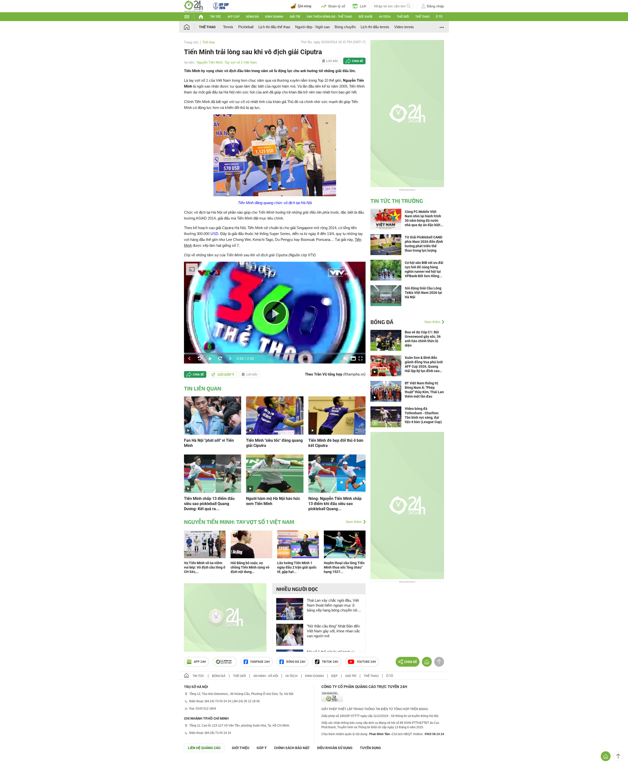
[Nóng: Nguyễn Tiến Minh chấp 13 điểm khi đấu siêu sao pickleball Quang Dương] (337, 473)
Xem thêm (354, 522)
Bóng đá (252, 16)
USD (214, 234)
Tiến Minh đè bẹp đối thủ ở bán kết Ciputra (335, 443)
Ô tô (439, 16)
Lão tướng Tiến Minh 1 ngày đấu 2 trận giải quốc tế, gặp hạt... (296, 567)
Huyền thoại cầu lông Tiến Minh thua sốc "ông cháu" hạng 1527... (344, 567)
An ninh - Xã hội (265, 676)
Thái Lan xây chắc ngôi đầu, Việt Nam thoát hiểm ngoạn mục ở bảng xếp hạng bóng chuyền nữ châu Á (333, 605)
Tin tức (215, 16)
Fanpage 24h (260, 661)
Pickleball (245, 27)
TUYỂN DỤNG (370, 748)
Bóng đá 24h (295, 661)
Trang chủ (191, 42)
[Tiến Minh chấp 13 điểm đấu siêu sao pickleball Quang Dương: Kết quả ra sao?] (212, 473)
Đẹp (334, 676)
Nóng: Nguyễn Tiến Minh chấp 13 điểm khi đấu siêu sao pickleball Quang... (335, 503)
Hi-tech (385, 16)
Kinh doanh (274, 16)
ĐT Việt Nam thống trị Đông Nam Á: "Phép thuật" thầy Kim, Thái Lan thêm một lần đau (424, 389)
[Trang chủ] (191, 27)
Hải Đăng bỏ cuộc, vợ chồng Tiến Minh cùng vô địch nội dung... (250, 567)
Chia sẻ (357, 61)
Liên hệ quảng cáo (204, 748)
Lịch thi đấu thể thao (274, 27)
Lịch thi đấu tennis (375, 27)
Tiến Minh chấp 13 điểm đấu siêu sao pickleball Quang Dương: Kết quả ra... (209, 503)
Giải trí (295, 16)
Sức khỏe (365, 16)
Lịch (363, 6)
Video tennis (404, 27)
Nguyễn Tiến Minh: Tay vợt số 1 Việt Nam (227, 62)
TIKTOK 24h (330, 661)
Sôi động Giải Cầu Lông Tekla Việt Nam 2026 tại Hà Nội (423, 292)
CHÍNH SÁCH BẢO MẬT (292, 748)
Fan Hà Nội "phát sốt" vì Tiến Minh (209, 443)
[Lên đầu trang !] (618, 756)
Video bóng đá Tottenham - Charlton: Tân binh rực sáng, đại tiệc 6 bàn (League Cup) (423, 415)
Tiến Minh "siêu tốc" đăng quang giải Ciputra (274, 443)
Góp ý (262, 748)
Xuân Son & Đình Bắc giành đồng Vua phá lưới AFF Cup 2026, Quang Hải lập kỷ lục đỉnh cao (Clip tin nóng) (424, 364)
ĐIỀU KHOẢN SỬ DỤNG (335, 748)
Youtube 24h (366, 661)
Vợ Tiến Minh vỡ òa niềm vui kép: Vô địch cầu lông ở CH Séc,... (204, 567)
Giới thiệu (240, 748)
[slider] (275, 353)
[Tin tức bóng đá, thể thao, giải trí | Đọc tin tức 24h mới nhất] (193, 6)
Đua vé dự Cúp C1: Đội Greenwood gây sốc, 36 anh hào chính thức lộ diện (423, 338)
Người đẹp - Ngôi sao (312, 27)
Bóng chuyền (345, 27)
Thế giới (403, 16)
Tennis (228, 27)
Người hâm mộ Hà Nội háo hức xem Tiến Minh (273, 501)
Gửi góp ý (226, 375)
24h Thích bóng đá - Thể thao (329, 16)
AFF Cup (234, 16)
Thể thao (422, 16)
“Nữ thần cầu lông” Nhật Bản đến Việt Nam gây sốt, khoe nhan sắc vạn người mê (333, 631)
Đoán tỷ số (336, 6)
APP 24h (200, 661)
